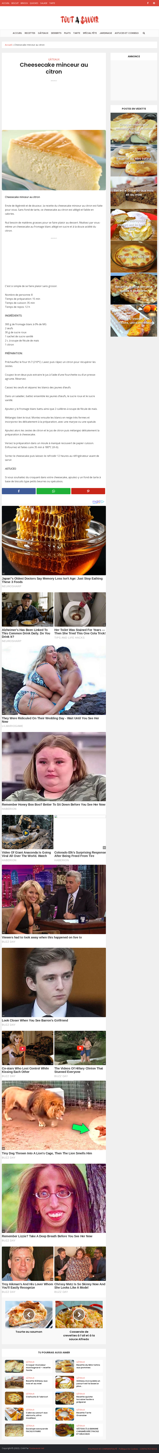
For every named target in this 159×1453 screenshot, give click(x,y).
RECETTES (30, 33)
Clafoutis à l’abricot (37, 1396)
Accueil (8, 44)
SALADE (43, 3)
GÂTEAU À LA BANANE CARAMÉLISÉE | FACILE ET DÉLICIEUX (87, 1431)
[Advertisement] (54, 103)
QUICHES (34, 3)
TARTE (52, 3)
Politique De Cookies (128, 1448)
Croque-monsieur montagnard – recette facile (38, 1367)
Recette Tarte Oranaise (83, 1414)
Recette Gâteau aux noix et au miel (37, 1382)
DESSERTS (56, 33)
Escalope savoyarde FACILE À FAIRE (37, 1430)
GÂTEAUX (43, 33)
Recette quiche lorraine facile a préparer (85, 1399)
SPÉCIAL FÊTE (90, 33)
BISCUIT (15, 3)
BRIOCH (24, 3)
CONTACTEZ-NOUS (148, 1448)
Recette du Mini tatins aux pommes (88, 1366)
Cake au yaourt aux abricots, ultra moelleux (37, 1415)
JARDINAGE (106, 33)
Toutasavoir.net (36, 1448)
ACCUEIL (5, 3)
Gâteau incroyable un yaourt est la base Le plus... (88, 1383)
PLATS (67, 33)
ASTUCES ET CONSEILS (127, 33)
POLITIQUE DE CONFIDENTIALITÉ (102, 1448)
